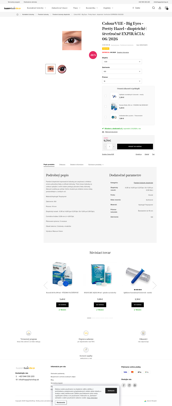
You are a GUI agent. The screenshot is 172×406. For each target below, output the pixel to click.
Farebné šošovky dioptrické (143, 183)
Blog (52, 380)
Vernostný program (57, 383)
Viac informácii (92, 398)
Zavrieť (116, 153)
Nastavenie (61, 402)
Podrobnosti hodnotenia (126, 45)
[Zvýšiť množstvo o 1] (113, 146)
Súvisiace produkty (95, 164)
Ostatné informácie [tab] (76, 164)
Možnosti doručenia (111, 132)
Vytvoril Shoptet (152, 401)
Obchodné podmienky (57, 373)
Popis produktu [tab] (49, 164)
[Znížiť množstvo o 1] (105, 146)
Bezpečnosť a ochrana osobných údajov (63, 377)
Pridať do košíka (135, 146)
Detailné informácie (123, 52)
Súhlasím (111, 390)
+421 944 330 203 (144, 2)
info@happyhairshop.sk (161, 2)
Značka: (108, 154)
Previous (46, 285)
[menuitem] (36, 8)
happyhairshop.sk (129, 385)
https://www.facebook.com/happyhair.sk (123, 385)
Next (154, 285)
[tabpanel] (62, 287)
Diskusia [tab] (62, 164)
